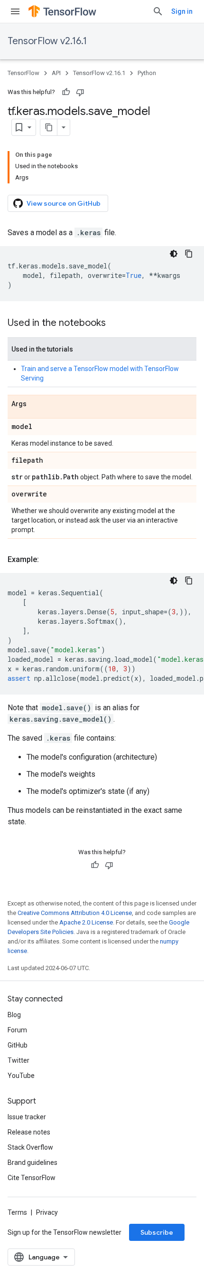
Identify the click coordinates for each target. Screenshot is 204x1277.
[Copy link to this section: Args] (36, 404)
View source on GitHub (64, 203)
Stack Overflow (30, 1147)
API (56, 72)
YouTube (21, 1075)
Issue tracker (27, 1117)
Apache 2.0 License (86, 922)
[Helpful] (66, 92)
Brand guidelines (32, 1162)
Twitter (18, 1060)
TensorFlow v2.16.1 (47, 41)
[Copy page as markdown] (48, 127)
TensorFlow (23, 72)
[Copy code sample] (188, 253)
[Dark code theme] (173, 253)
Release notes (29, 1132)
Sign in (182, 11)
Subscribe (156, 1232)
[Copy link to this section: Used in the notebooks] (115, 323)
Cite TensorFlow (32, 1178)
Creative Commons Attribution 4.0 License (75, 912)
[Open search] (158, 11)
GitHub (18, 1045)
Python (147, 72)
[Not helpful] (80, 92)
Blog (14, 1015)
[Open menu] (15, 11)
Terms (17, 1212)
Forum (17, 1030)
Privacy (47, 1212)
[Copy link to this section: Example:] (48, 559)
